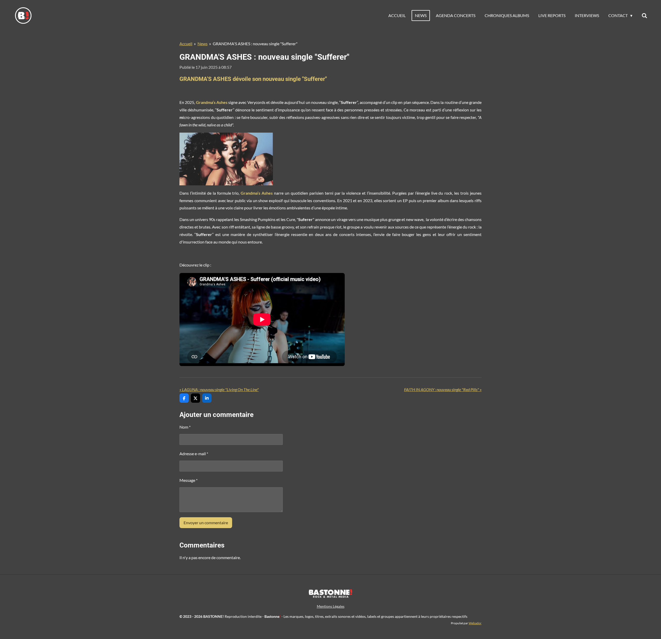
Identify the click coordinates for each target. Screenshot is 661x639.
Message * (188, 480)
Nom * (185, 426)
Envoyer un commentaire (206, 522)
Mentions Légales (330, 606)
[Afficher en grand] (226, 159)
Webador (475, 623)
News (203, 43)
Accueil (185, 43)
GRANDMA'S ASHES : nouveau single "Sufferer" (255, 43)
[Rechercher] (644, 15)
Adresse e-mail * (193, 453)
